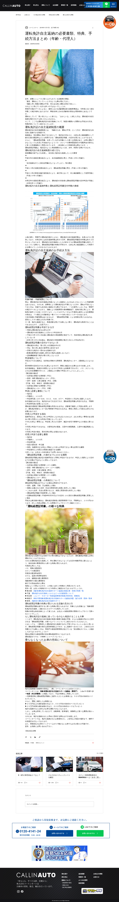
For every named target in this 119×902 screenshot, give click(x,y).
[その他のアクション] (93, 27)
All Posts (18, 15)
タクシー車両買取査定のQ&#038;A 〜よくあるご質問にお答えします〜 (89, 776)
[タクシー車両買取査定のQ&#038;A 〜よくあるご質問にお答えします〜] (89, 764)
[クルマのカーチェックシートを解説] (59, 764)
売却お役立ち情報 (54, 15)
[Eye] (110, 21)
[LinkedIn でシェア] (35, 737)
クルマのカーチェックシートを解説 (59, 776)
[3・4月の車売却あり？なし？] (29, 764)
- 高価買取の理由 (66, 883)
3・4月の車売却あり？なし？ (29, 775)
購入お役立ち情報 (68, 15)
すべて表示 (100, 753)
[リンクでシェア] (40, 737)
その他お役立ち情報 (39, 15)
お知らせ (27, 15)
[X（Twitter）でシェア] (30, 737)
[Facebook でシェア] (26, 737)
